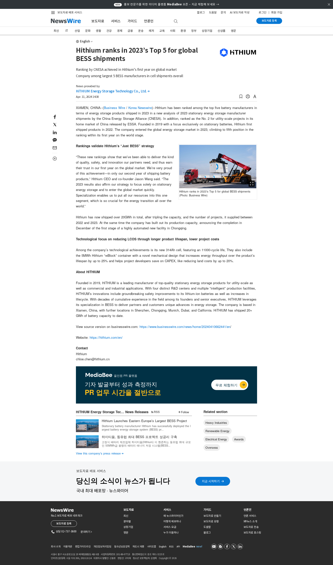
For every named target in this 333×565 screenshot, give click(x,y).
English (85, 41)
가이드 (132, 21)
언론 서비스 (250, 516)
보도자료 (97, 21)
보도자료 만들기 (212, 516)
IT (67, 31)
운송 (140, 31)
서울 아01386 (72, 558)
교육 (162, 31)
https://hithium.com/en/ (106, 337)
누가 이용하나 (171, 532)
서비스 (116, 21)
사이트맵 (151, 546)
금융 (130, 31)
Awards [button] (239, 439)
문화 (87, 31)
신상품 (221, 31)
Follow (185, 412)
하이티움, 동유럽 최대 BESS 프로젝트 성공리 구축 (139, 436)
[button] (241, 96)
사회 (172, 31)
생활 (98, 31)
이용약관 (67, 546)
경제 (119, 31)
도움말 (213, 12)
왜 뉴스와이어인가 (173, 516)
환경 (183, 31)
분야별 (127, 521)
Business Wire (114, 107)
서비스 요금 (169, 527)
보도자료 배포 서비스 (69, 12)
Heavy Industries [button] (216, 423)
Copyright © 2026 (168, 558)
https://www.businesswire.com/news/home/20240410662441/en (185, 326)
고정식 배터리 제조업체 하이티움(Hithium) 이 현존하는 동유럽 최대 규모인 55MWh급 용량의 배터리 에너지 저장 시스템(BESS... (146, 443)
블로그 (201, 12)
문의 (223, 12)
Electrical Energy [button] (216, 439)
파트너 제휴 (138, 546)
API (178, 546)
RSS (157, 412)
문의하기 (86, 532)
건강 (109, 31)
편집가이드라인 (83, 546)
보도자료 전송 (251, 527)
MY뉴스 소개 (250, 521)
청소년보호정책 (122, 546)
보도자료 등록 (269, 20)
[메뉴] (54, 12)
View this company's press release (100, 453)
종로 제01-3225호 (155, 554)
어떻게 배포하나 (172, 521)
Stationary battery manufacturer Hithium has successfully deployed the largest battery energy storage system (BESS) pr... (146, 427)
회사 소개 (56, 546)
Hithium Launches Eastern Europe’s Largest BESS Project (144, 420)
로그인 (263, 12)
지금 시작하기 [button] (211, 481)
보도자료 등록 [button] (63, 523)
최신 (56, 31)
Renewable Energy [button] (217, 431)
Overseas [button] (211, 447)
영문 (233, 31)
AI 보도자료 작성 (239, 12)
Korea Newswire (140, 107)
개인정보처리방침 (102, 546)
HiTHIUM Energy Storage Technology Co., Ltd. (113, 91)
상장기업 (207, 31)
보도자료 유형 (211, 521)
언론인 (149, 21)
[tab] (142, 509)
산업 (77, 31)
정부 (193, 31)
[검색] (176, 21)
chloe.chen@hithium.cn (93, 358)
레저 (151, 31)
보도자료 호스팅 (252, 532)
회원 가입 (276, 12)
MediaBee (189, 546)
